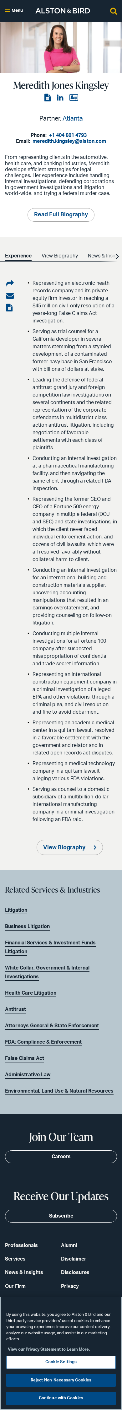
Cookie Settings (61, 1362)
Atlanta (73, 119)
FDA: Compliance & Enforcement (43, 1042)
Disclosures (75, 1272)
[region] (61, 1353)
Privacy (70, 1286)
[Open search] (113, 10)
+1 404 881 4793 (68, 135)
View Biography (65, 848)
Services (15, 1258)
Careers (61, 1156)
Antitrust (15, 1009)
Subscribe (61, 1215)
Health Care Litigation (30, 993)
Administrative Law (27, 1074)
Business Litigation (27, 926)
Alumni (69, 1245)
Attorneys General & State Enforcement (52, 1025)
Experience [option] (18, 255)
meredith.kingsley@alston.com (69, 141)
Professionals (21, 1245)
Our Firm (15, 1286)
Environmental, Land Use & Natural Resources (59, 1091)
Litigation (16, 910)
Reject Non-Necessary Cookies (61, 1380)
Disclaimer (73, 1258)
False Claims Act (24, 1058)
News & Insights (24, 1272)
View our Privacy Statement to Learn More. (49, 1350)
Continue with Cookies (61, 1398)
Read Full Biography (61, 215)
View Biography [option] (60, 255)
